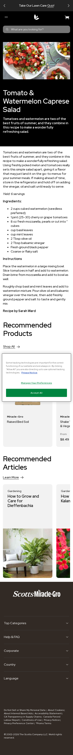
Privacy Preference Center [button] (19, 723)
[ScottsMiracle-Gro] (36, 17)
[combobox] (36, 29)
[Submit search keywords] (7, 29)
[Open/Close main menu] (6, 17)
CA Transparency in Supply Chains (22, 716)
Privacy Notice (52, 720)
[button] (4, 5)
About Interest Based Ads (18, 713)
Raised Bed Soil (18, 422)
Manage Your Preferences (36, 382)
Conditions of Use (32, 720)
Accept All (37, 392)
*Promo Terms (43, 723)
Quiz (50, 5)
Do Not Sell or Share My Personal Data (25, 710)
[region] (36, 377)
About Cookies (56, 710)
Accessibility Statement (48, 713)
